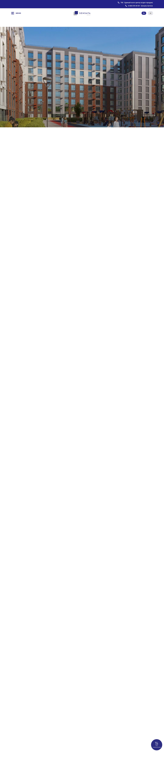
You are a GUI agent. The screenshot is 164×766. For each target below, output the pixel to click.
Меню (18, 13)
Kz (151, 13)
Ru (144, 13)
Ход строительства (157, 746)
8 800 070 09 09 (134, 6)
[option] (82, 77)
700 (122, 2)
